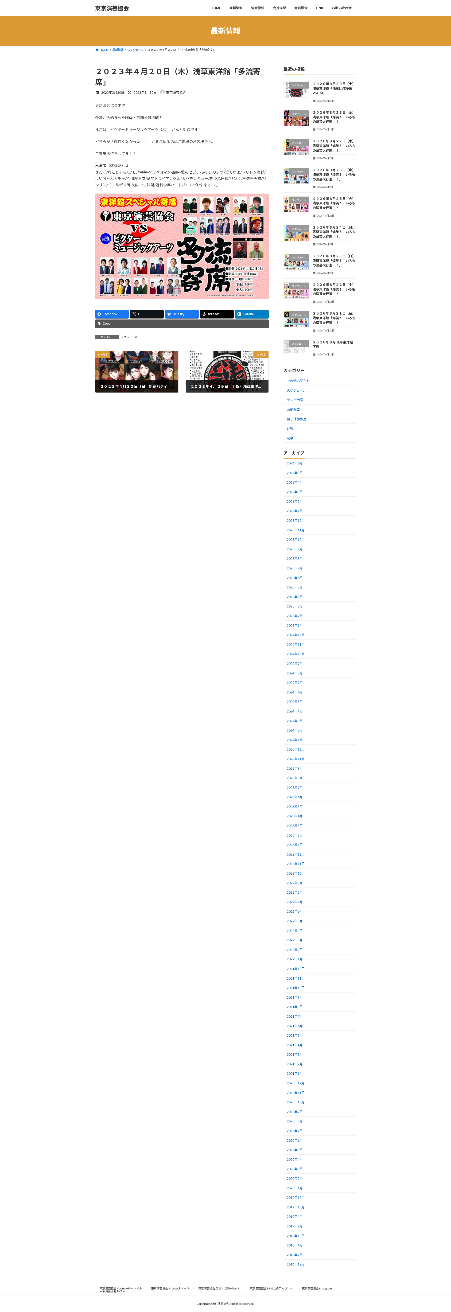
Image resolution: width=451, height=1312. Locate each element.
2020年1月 (295, 1188)
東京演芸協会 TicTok (112, 1291)
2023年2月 (295, 835)
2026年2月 (295, 501)
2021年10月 (296, 988)
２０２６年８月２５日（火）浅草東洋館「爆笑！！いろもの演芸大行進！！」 (334, 203)
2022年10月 (296, 873)
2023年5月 (295, 807)
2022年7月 (295, 902)
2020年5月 (295, 1150)
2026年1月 (295, 511)
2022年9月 (295, 883)
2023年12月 (296, 749)
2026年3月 (295, 492)
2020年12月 (296, 1083)
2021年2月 (295, 1064)
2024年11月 (296, 644)
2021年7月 (295, 1016)
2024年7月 (295, 683)
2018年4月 (295, 1245)
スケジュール (129, 337)
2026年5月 (295, 473)
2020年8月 (295, 1121)
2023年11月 (296, 759)
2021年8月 (295, 1007)
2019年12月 (296, 1197)
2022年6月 (295, 912)
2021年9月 (295, 997)
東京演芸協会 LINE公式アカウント (271, 1288)
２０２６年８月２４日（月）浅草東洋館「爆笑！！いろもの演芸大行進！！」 (334, 231)
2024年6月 (295, 692)
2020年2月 (295, 1178)
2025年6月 (295, 578)
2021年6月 (295, 1026)
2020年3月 (295, 1169)
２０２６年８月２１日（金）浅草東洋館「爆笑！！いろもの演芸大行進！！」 (334, 318)
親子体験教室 (297, 419)
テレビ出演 (295, 400)
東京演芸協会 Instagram (317, 1288)
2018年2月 (295, 1255)
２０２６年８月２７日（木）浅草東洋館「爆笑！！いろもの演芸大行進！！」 (334, 145)
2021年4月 (295, 1045)
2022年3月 (295, 940)
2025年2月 (295, 616)
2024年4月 (295, 711)
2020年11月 (296, 1093)
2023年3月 (295, 826)
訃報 (290, 428)
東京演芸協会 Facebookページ (170, 1288)
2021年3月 (295, 1054)
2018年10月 (296, 1236)
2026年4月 (295, 482)
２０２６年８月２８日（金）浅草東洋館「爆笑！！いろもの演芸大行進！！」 (334, 117)
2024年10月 (296, 654)
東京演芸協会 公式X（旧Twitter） (219, 1288)
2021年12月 (296, 969)
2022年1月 (295, 959)
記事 (290, 438)
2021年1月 (295, 1074)
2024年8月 (295, 673)
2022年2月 (295, 950)
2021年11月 (296, 978)
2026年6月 (295, 463)
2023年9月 (295, 769)
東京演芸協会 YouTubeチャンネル (121, 1288)
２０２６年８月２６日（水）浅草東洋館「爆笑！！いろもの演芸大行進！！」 (334, 174)
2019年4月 (295, 1217)
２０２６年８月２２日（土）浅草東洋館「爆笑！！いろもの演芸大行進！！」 (334, 289)
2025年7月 (295, 568)
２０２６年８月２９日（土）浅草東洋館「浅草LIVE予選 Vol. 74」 (334, 88)
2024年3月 (295, 721)
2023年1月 (295, 845)
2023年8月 (295, 778)
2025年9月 (295, 549)
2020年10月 (296, 1102)
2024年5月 (295, 702)
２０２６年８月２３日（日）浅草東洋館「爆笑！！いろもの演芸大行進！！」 (334, 260)
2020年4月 (295, 1159)
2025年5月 (295, 587)
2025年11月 (296, 530)
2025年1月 (295, 625)
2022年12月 (296, 854)
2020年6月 (295, 1140)
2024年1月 (295, 740)
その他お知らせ (298, 381)
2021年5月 (295, 1035)
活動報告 (293, 409)
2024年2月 (295, 730)
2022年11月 (296, 864)
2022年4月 (295, 931)
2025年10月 (296, 539)
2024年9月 (295, 664)
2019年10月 (296, 1207)
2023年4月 (295, 816)
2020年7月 (295, 1131)
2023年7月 (295, 788)
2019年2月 (295, 1226)
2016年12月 (296, 1264)
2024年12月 (296, 635)
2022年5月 (295, 921)
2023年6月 (295, 797)
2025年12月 (296, 520)
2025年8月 (295, 559)
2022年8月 (295, 892)
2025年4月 (295, 597)
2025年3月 (295, 606)
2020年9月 (295, 1112)
